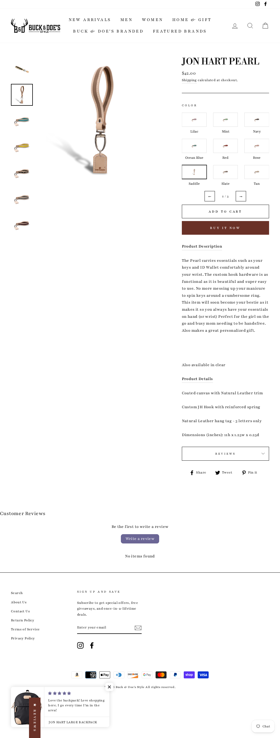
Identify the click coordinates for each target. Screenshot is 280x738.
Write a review (140, 538)
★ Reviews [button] (35, 717)
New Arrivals (90, 19)
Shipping (189, 80)
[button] (109, 687)
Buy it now (225, 228)
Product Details (197, 378)
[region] (225, 149)
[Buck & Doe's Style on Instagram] (80, 645)
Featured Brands (180, 31)
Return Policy (22, 620)
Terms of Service (25, 629)
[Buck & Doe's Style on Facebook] (92, 645)
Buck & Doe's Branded (108, 31)
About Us (19, 602)
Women (152, 19)
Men (126, 19)
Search (17, 593)
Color (189, 105)
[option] (100, 121)
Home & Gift (191, 19)
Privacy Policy (23, 638)
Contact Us (20, 611)
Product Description (202, 246)
